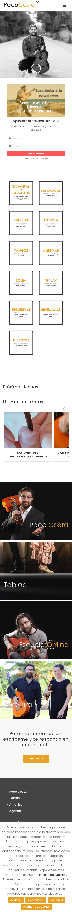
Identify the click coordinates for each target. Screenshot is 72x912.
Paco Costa (18, 791)
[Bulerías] (21, 223)
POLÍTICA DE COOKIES (36, 907)
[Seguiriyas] (21, 312)
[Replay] (50, 282)
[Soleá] (21, 282)
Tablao (14, 798)
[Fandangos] (50, 193)
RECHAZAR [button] (56, 900)
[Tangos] (21, 252)
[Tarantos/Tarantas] (21, 193)
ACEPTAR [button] (15, 900)
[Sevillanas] (50, 312)
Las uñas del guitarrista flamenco (28, 454)
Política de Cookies (52, 875)
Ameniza (15, 804)
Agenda (15, 811)
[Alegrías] (50, 252)
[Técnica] (50, 223)
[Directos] (21, 342)
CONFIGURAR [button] (36, 900)
